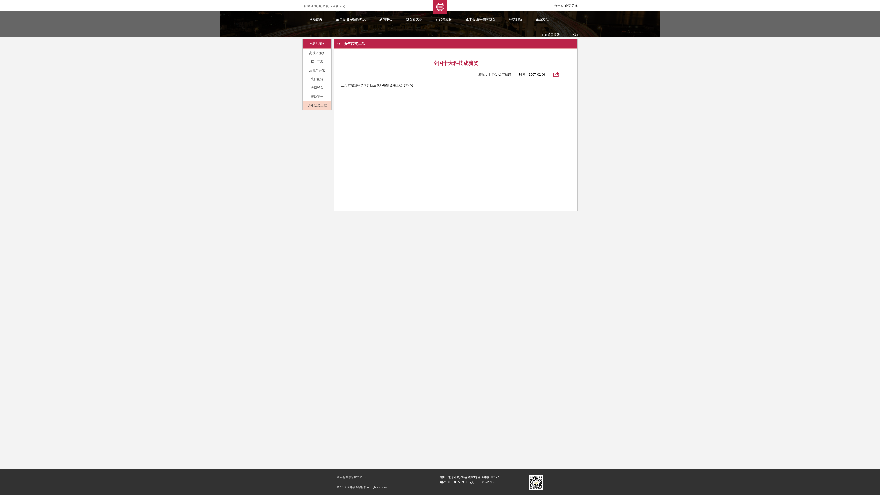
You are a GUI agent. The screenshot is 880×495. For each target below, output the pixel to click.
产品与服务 (444, 19)
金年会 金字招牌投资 (480, 19)
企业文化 (542, 19)
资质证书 (317, 96)
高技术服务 (317, 53)
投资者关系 (414, 19)
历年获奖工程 (317, 105)
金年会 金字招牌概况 (351, 19)
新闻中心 (386, 19)
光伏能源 (317, 79)
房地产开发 (317, 70)
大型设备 (317, 88)
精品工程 (317, 61)
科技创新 (515, 19)
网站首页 (315, 19)
